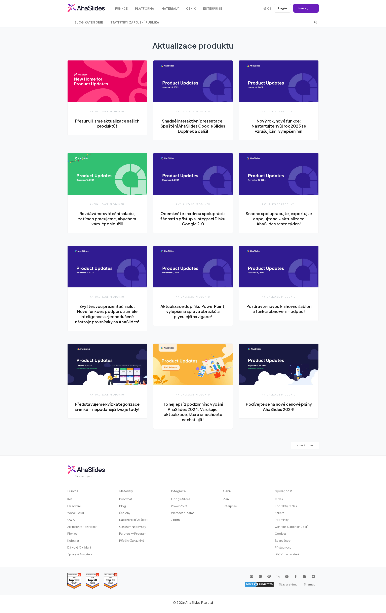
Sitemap (309, 584)
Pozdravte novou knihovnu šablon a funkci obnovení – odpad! (278, 309)
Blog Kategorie (89, 22)
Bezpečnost (283, 540)
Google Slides (180, 499)
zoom (175, 519)
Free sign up (306, 8)
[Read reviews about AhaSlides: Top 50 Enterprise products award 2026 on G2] (110, 581)
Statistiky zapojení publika (134, 22)
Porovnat (125, 499)
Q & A (71, 519)
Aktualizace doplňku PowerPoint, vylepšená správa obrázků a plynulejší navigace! (193, 311)
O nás (279, 499)
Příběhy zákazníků (131, 540)
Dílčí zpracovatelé (287, 554)
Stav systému (288, 584)
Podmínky (282, 519)
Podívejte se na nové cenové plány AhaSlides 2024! (279, 407)
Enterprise (212, 8)
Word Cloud (75, 513)
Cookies (280, 533)
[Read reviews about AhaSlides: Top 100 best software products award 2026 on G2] (74, 581)
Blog (122, 506)
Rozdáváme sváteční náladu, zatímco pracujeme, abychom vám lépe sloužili (107, 218)
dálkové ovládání (79, 547)
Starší (302, 445)
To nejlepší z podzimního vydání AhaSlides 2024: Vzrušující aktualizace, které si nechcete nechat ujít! (193, 412)
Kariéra (279, 513)
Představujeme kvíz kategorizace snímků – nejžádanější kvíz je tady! (107, 407)
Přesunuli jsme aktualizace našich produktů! (107, 124)
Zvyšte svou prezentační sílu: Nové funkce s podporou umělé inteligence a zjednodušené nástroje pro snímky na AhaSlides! (107, 314)
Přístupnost (283, 547)
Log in (282, 8)
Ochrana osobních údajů (291, 526)
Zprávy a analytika (79, 554)
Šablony (124, 513)
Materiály (170, 8)
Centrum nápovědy (132, 526)
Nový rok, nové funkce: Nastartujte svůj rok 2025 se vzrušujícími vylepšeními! (279, 126)
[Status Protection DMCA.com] (259, 584)
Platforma (144, 8)
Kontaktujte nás (286, 506)
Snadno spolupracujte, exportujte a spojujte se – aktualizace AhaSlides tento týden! (279, 218)
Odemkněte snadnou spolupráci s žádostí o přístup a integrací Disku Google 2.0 (193, 218)
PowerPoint (179, 506)
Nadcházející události (133, 519)
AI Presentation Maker (82, 526)
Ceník (191, 8)
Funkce (121, 8)
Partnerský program (133, 533)
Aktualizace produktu (107, 111)
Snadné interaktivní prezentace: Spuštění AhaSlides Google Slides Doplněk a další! (193, 126)
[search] (315, 22)
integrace (178, 491)
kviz (70, 499)
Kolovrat (73, 540)
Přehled (72, 533)
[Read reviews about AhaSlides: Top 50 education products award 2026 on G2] (92, 581)
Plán (226, 499)
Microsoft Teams (182, 513)
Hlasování (74, 506)
